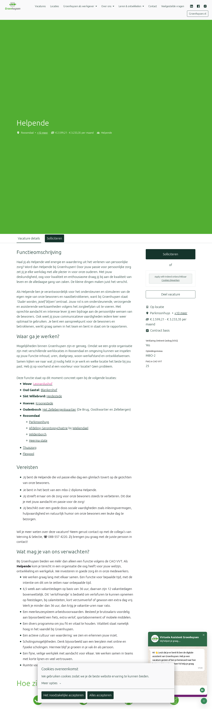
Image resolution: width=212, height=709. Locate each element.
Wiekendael (80, 428)
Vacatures (40, 6)
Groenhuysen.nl (197, 13)
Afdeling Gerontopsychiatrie (48, 428)
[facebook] (198, 6)
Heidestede (54, 396)
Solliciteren (170, 254)
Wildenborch (38, 434)
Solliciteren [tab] (54, 238)
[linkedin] (191, 6)
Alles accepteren (100, 695)
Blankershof (49, 390)
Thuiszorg (29, 447)
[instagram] (205, 6)
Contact (152, 6)
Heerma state (38, 440)
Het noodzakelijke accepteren (63, 695)
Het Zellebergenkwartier (59, 409)
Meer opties (49, 683)
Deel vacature (170, 294)
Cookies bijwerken (171, 280)
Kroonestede (44, 403)
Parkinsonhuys (39, 422)
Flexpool (28, 454)
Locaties (54, 6)
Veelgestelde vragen (172, 6)
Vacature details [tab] (29, 238)
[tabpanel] (106, 461)
